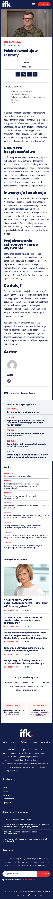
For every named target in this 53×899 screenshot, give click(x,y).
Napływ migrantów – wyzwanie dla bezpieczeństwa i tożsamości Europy (24, 662)
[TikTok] (23, 895)
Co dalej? (14, 100)
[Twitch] (29, 895)
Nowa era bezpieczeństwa (21, 91)
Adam (26, 62)
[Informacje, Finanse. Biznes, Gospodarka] (26, 733)
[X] (23, 74)
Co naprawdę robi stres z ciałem (23, 412)
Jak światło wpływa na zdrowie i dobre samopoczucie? (25, 434)
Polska (32, 393)
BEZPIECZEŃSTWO (13, 42)
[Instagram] (17, 895)
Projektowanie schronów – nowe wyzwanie (28, 97)
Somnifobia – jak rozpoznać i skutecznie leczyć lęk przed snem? (26, 445)
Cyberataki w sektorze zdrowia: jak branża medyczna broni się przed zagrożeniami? (23, 620)
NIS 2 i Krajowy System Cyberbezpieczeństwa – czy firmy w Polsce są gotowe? (26, 603)
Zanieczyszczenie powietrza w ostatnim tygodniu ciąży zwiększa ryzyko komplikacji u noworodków (26, 536)
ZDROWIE (11, 417)
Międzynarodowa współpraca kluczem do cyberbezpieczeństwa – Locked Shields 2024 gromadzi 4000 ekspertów (25, 635)
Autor (13, 103)
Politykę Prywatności (28, 879)
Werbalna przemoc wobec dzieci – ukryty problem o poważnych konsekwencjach (27, 455)
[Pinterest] (29, 74)
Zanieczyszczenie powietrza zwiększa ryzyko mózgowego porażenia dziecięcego (23, 546)
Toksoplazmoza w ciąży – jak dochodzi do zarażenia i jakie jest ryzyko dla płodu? (23, 526)
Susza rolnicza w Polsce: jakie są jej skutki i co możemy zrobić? (13, 712)
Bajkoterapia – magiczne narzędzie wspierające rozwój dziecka (39, 713)
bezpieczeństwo (15, 393)
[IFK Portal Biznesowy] (7, 4)
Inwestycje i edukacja (19, 94)
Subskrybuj (44, 874)
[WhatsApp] (35, 74)
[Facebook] (18, 74)
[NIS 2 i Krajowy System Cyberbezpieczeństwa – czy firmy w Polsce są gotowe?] (26, 580)
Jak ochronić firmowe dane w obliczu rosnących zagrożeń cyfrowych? (24, 649)
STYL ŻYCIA (12, 409)
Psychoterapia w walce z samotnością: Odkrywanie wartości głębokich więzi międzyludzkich (26, 422)
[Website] (9, 381)
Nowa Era (25, 393)
